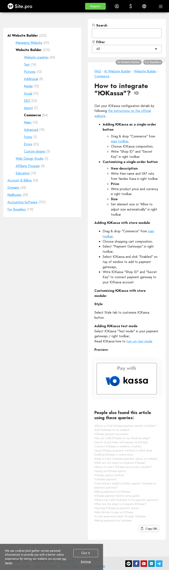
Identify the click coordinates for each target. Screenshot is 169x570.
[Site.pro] (128, 563)
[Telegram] (159, 563)
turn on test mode (139, 341)
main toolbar (119, 141)
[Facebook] (136, 563)
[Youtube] (144, 563)
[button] (95, 6)
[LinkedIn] (151, 563)
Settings (86, 562)
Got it (85, 553)
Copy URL (150, 529)
